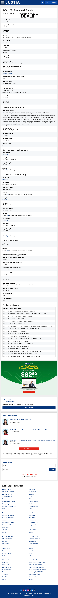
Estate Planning (33, 501)
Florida (31, 548)
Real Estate (5, 527)
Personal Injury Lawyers (9, 506)
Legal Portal (18, 593)
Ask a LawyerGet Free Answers (8, 401)
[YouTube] (23, 590)
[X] (34, 590)
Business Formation (8, 515)
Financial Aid (32, 520)
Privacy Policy (47, 593)
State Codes (32, 541)
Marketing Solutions (35, 560)
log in (7, 170)
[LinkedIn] (21, 590)
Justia (2, 6)
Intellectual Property (8, 522)
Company (25, 593)
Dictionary (32, 515)
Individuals (32, 489)
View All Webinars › (29, 449)
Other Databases (8, 560)
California (32, 546)
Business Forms (6, 567)
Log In (47, 2)
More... (4, 508)
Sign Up (54, 2)
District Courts (6, 551)
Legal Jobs (5, 562)
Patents (4, 572)
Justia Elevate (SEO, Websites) (37, 569)
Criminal (31, 494)
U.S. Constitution (7, 539)
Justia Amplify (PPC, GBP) (36, 572)
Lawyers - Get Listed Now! (29, 474)
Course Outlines (33, 522)
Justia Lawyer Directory (35, 564)
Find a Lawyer (7, 462)
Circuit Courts (6, 548)
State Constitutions (34, 539)
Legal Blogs (5, 564)
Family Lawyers (6, 504)
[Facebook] (26, 590)
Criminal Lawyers (7, 496)
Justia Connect (10, 593)
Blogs (30, 527)
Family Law (32, 504)
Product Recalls (6, 569)
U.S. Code (4, 541)
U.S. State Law (34, 536)
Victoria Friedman (7, 73)
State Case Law (33, 543)
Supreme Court (6, 546)
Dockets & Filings (7, 553)
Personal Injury (33, 506)
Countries (5, 577)
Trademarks (8, 6)
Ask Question (29, 407)
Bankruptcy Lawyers (8, 491)
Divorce (31, 496)
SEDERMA (5, 154)
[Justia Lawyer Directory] (37, 590)
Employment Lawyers (8, 499)
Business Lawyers (7, 494)
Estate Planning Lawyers (9, 501)
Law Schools (33, 513)
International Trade (7, 525)
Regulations (5, 543)
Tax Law (4, 530)
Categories (15, 6)
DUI (30, 499)
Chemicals (21, 6)
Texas (30, 553)
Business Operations (8, 517)
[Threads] (30, 590)
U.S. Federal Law (7, 536)
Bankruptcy (32, 491)
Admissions (32, 517)
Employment (5, 520)
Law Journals (32, 525)
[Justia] (12, 2)
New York (32, 551)
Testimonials (32, 577)
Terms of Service (37, 593)
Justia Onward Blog (34, 574)
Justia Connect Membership (37, 562)
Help (30, 593)
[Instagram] (28, 590)
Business (5, 513)
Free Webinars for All (10, 416)
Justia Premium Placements (36, 567)
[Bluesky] (32, 590)
